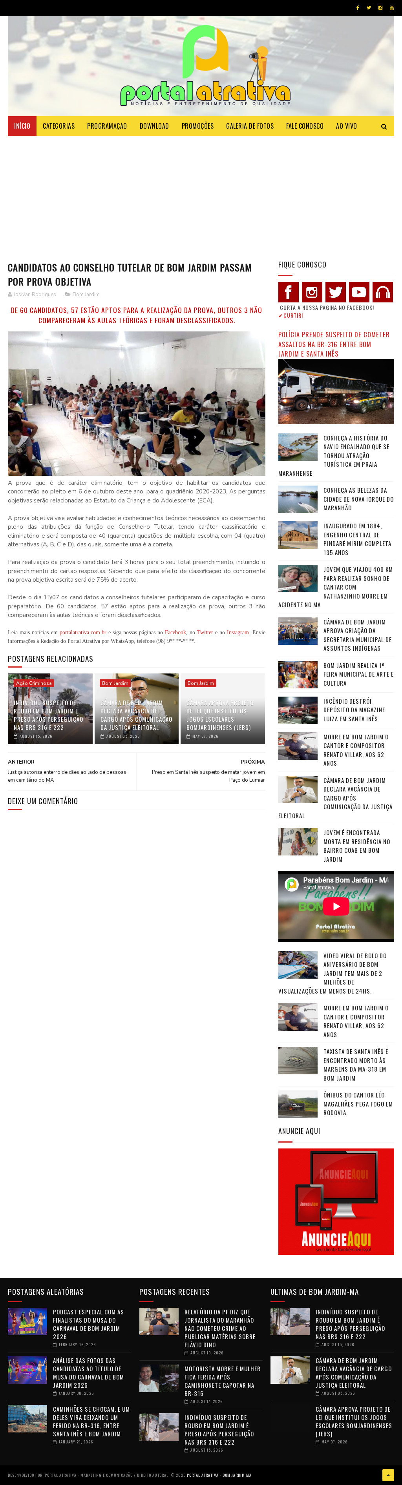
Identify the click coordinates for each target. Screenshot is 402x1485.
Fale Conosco (304, 126)
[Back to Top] (388, 1475)
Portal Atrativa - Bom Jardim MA (219, 1475)
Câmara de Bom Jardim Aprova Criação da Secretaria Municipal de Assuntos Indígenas (357, 635)
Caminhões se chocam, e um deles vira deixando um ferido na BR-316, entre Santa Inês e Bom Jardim (91, 1421)
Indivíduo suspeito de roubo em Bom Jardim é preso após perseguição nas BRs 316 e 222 (48, 715)
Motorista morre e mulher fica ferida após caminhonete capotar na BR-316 (223, 1381)
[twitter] (369, 8)
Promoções (198, 126)
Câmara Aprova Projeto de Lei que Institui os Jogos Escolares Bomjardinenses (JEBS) (220, 715)
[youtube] (392, 8)
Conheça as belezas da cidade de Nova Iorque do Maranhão (358, 499)
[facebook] (358, 8)
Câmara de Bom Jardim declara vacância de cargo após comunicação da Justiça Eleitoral (136, 715)
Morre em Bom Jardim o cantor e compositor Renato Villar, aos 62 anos (356, 750)
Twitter (205, 632)
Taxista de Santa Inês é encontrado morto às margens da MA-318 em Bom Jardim (355, 1064)
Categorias (59, 126)
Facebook (175, 632)
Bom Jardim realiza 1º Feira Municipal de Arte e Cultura (358, 674)
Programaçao (107, 126)
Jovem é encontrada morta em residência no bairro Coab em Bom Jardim (356, 845)
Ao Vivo (346, 126)
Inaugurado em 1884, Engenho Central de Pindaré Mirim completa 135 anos (357, 539)
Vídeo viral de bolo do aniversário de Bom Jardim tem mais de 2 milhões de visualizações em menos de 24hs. (332, 973)
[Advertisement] (201, 194)
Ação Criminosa (34, 683)
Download (154, 126)
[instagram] (380, 8)
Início (22, 126)
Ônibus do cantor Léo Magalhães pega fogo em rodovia (358, 1103)
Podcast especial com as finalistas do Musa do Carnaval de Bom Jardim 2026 (88, 1324)
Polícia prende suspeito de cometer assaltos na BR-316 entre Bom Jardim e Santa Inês (334, 344)
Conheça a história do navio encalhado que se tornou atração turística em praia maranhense (333, 455)
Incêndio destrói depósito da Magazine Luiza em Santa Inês (354, 710)
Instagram (238, 632)
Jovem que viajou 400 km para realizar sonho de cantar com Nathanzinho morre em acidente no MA (335, 587)
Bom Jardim (86, 294)
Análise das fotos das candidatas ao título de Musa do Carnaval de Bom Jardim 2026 (88, 1372)
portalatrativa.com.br (83, 632)
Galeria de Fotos (250, 126)
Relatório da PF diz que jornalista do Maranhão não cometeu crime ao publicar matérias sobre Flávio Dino (220, 1328)
